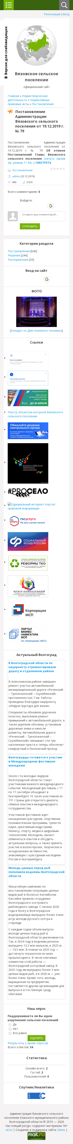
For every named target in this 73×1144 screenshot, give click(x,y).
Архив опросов (37, 1043)
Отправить (30, 226)
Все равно (20, 1033)
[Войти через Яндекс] (44, 206)
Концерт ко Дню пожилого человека (36, 330)
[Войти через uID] (23, 206)
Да (14, 1024)
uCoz (9, 1130)
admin (16, 176)
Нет (15, 1029)
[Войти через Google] (50, 206)
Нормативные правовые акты (28, 102)
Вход (66, 14)
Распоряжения (18, 259)
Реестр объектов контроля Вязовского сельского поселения (35, 414)
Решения (14, 255)
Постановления (43, 104)
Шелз (61, 1130)
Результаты (16, 1043)
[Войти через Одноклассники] (58, 206)
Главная (13, 96)
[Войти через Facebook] (37, 206)
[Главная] (36, 64)
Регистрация (52, 14)
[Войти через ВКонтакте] (30, 206)
